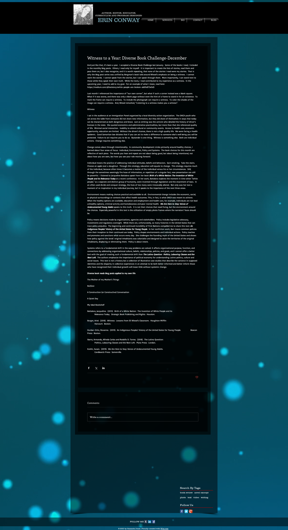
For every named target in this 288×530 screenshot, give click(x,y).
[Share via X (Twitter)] (96, 368)
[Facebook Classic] (181, 511)
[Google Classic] (190, 511)
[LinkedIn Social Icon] (149, 521)
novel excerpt (201, 492)
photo (183, 497)
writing (204, 497)
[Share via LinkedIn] (103, 368)
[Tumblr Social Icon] (145, 521)
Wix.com (164, 529)
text (190, 497)
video (196, 497)
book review (186, 492)
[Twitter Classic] (186, 511)
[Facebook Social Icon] (153, 521)
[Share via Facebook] (88, 368)
